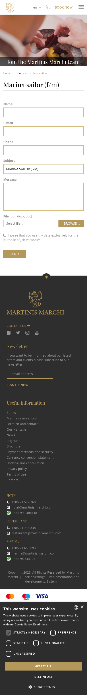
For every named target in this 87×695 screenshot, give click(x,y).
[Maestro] (26, 597)
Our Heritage (16, 429)
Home (7, 73)
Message (10, 179)
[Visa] (42, 597)
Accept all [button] (43, 666)
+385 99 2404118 (24, 513)
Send (14, 254)
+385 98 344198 (23, 559)
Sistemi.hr (54, 581)
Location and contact (22, 424)
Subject (9, 160)
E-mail (8, 123)
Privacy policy (17, 469)
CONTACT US (17, 326)
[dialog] (43, 648)
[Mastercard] (10, 597)
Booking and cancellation (25, 463)
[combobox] (76, 607)
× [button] (82, 607)
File (6, 216)
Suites (11, 412)
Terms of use (16, 474)
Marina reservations (22, 418)
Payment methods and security (30, 452)
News (11, 435)
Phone (8, 142)
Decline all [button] (43, 677)
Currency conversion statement (30, 457)
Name (7, 104)
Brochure (14, 446)
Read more (40, 624)
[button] (43, 687)
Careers (12, 480)
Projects (13, 440)
